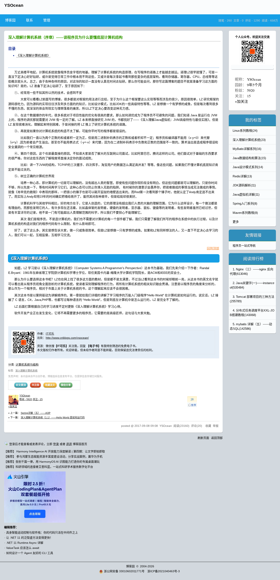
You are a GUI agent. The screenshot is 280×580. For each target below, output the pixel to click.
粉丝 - (25, 399)
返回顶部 (217, 438)
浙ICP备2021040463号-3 (163, 571)
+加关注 (12, 406)
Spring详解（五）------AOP (35, 413)
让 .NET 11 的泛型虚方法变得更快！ (29, 537)
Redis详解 (242, 176)
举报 (216, 425)
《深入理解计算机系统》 (33, 55)
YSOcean (13, 5)
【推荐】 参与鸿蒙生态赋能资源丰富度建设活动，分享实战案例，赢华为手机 (53, 456)
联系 (29, 20)
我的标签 (253, 120)
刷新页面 (203, 438)
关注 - (38, 399)
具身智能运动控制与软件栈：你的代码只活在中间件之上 (42, 532)
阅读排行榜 (253, 259)
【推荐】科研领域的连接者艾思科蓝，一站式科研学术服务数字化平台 (48, 466)
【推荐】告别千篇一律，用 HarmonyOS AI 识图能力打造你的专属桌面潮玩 (52, 461)
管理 (46, 20)
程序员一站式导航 (244, 245)
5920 (250, 90)
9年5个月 (254, 84)
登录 (56, 444)
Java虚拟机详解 (246, 194)
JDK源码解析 (244, 185)
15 (249, 95)
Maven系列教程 (245, 212)
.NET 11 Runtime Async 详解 (24, 542)
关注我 (35, 385)
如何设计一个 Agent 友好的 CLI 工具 (29, 553)
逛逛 (69, 444)
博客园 (10, 20)
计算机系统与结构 (27, 364)
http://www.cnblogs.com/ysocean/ (67, 337)
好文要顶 (21, 385)
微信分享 (66, 385)
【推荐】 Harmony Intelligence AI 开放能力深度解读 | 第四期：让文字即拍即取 (54, 451)
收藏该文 (50, 385)
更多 (236, 221)
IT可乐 (50, 333)
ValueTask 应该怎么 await (22, 547)
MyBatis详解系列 (247, 149)
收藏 (208, 425)
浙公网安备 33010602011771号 (124, 571)
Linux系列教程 (245, 130)
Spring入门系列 (245, 203)
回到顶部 (213, 248)
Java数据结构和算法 (249, 158)
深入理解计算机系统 (26, 370)
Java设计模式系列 (248, 167)
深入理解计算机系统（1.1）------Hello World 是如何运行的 (53, 417)
